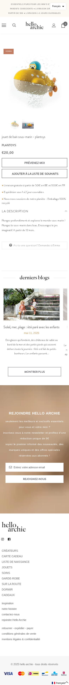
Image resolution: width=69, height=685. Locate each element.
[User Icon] (54, 25)
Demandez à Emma (49, 245)
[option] (34, 80)
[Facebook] (9, 539)
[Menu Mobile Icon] (4, 25)
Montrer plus (34, 372)
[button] (60, 683)
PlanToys (9, 145)
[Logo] (34, 25)
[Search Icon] (14, 25)
